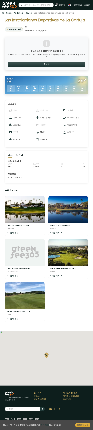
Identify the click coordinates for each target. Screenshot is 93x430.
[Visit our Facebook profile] (55, 409)
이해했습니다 (83, 425)
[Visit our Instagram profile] (59, 409)
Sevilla (29, 13)
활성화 (46, 64)
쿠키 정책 (67, 399)
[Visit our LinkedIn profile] (50, 409)
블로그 (37, 395)
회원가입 (78, 5)
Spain (9, 13)
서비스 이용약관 (70, 392)
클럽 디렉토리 (40, 399)
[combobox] (36, 5)
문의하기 (38, 392)
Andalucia (18, 13)
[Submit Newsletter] (42, 409)
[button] (46, 355)
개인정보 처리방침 (71, 396)
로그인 (87, 5)
